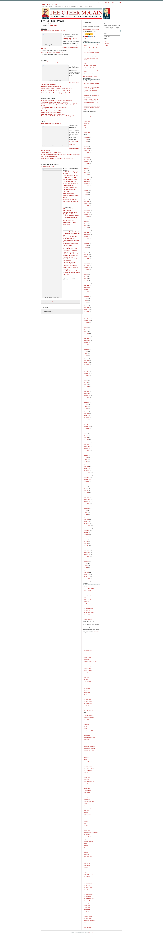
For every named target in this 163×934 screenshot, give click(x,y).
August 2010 (86, 561)
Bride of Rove (86, 672)
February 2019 (87, 335)
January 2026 (86, 152)
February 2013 (87, 494)
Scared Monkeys (87, 861)
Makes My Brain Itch (88, 797)
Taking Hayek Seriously (88, 874)
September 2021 (87, 267)
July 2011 (86, 536)
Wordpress (107, 43)
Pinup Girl (86, 825)
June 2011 (86, 539)
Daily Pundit (86, 677)
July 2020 (86, 298)
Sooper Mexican (87, 872)
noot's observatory (87, 814)
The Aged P (86, 880)
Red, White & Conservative (89, 838)
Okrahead (86, 819)
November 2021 (87, 263)
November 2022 (87, 236)
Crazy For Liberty (87, 752)
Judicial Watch (87, 788)
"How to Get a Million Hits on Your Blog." (91, 29)
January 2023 (86, 232)
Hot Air (85, 125)
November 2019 (87, 316)
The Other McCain (50, 4)
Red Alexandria (87, 834)
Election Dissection (88, 766)
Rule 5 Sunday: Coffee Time (89, 50)
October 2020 (86, 291)
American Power (87, 652)
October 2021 (86, 265)
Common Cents (87, 741)
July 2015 (86, 430)
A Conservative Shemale (89, 717)
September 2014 (87, 452)
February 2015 (87, 441)
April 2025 (86, 172)
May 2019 (86, 329)
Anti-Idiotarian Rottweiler (89, 655)
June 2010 (86, 565)
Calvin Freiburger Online (89, 730)
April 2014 (86, 464)
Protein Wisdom (87, 692)
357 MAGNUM (86, 24)
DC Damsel (86, 757)
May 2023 (86, 223)
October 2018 (86, 344)
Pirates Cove (86, 601)
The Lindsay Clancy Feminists (90, 65)
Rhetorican (86, 694)
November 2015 (87, 422)
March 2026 (86, 148)
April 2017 (86, 384)
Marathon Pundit (87, 799)
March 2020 (86, 307)
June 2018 (86, 353)
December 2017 (87, 366)
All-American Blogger (88, 650)
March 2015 (86, 439)
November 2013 (87, 475)
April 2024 (86, 199)
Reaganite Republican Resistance (91, 832)
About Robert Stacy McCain (108, 2)
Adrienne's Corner (87, 721)
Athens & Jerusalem (88, 657)
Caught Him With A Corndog (89, 737)
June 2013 (86, 486)
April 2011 (86, 543)
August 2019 (86, 322)
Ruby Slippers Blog (88, 856)
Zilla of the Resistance (88, 710)
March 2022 (86, 254)
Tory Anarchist (87, 909)
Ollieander (86, 821)
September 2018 (87, 347)
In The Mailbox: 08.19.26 (89, 67)
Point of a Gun (87, 827)
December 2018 (87, 340)
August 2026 (86, 137)
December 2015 (87, 419)
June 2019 (86, 327)
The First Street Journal (88, 612)
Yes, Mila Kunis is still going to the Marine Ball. (70, 172)
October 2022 (86, 238)
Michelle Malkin (87, 132)
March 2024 (86, 201)
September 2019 (87, 320)
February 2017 (87, 388)
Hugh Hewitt (86, 127)
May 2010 (86, 567)
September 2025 (87, 161)
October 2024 (86, 185)
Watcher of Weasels (88, 916)
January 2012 (86, 523)
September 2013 (87, 479)
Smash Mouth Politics (88, 869)
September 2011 (87, 532)
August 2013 (86, 481)
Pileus (85, 823)
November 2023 (87, 210)
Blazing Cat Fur (87, 728)
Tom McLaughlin (87, 907)
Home (99, 2)
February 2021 (87, 283)
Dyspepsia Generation (88, 761)
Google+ (91, 932)
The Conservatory (87, 699)
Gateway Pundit (87, 121)
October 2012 (86, 503)
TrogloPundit (86, 911)
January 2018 (86, 364)
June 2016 (86, 406)
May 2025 (86, 170)
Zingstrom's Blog (87, 927)
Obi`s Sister (86, 690)
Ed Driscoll (86, 118)
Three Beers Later (87, 617)
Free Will (85, 774)
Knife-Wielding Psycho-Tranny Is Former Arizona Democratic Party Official (91, 102)
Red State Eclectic (87, 836)
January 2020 (86, 311)
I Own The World (87, 681)
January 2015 (86, 444)
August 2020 (86, 296)
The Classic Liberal (88, 883)
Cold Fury (86, 674)
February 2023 (87, 230)
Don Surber (86, 592)
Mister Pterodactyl (87, 808)
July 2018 (86, 351)
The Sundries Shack (88, 703)
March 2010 (86, 572)
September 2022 (87, 241)
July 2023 (86, 218)
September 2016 (87, 400)
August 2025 (86, 163)
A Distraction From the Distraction (91, 47)
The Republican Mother (88, 894)
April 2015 (86, 437)
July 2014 (86, 457)
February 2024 (87, 203)
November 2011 (87, 528)
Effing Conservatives (88, 763)
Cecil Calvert (86, 739)
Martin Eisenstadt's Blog (89, 801)
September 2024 (87, 188)
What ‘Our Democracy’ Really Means (91, 55)
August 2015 (86, 428)
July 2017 (86, 377)
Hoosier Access (87, 783)
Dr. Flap (85, 759)
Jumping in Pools (87, 790)
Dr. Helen (86, 679)
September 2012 (87, 505)
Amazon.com (95, 631)
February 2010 (87, 574)
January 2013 (86, 497)
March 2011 (86, 545)
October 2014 (86, 450)
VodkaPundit (86, 705)
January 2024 (86, 205)
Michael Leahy (87, 805)
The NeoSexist (87, 889)
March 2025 (86, 174)
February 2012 (87, 521)
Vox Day (85, 708)
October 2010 (86, 556)
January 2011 (86, 550)
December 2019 (87, 313)
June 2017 (86, 380)
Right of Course (87, 850)
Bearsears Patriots (87, 668)
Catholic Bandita (87, 735)
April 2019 (86, 331)
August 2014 (86, 455)
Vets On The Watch (88, 914)
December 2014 (87, 446)
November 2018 (87, 342)
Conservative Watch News (89, 746)
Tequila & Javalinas (88, 878)
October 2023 (86, 212)
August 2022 (86, 243)
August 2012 (86, 508)
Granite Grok (86, 779)
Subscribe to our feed (109, 30)
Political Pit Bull (87, 830)
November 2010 (87, 554)
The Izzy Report (87, 885)
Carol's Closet (86, 733)
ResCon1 (86, 843)
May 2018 (86, 355)
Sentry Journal (87, 863)
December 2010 (87, 552)
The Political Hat (87, 614)
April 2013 (86, 490)
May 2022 (86, 249)
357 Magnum (86, 586)
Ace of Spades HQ (87, 116)
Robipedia (86, 852)
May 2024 (86, 196)
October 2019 (86, 318)
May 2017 (86, 382)
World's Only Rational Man (89, 920)
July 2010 (86, 563)
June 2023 (86, 221)
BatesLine (86, 663)
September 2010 (87, 558)
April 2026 (86, 146)
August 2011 (86, 534)
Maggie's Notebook (88, 599)
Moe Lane (86, 685)
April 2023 (86, 225)
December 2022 (87, 234)
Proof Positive (86, 603)
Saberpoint (86, 858)
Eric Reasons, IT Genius (89, 768)
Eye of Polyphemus (88, 770)
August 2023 (86, 216)
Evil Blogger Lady (87, 594)
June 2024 (86, 194)
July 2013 (86, 483)
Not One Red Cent (87, 816)
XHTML (106, 45)
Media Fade (86, 803)
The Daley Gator (87, 610)
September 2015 (87, 426)
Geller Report (86, 123)
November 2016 (87, 395)
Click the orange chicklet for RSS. (90, 76)
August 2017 (86, 375)
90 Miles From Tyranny (88, 715)
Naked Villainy (86, 810)
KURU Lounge (87, 792)
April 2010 (86, 570)
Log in (106, 41)
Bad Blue (85, 726)
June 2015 (86, 433)
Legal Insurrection (87, 683)
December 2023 (87, 207)
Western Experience (88, 918)
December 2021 (87, 260)
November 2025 (87, 157)
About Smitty (119, 2)
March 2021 (86, 280)
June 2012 (86, 512)
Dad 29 (85, 755)
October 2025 (86, 159)
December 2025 (87, 154)
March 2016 (86, 413)
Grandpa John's (87, 777)
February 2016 (87, 415)
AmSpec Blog (86, 724)
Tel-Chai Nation (87, 876)
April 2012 (86, 517)
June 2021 (86, 274)
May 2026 (86, 143)
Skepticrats (86, 867)
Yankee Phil (86, 925)
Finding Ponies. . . (87, 772)
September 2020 (87, 294)
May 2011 (86, 541)
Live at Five (51, 302)
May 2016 (86, 408)
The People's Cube (88, 701)
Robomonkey (86, 854)
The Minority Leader (88, 887)
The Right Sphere (87, 896)
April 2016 (86, 411)
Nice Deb (86, 812)
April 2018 (86, 358)
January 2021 (86, 285)
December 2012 (87, 499)
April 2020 (86, 305)
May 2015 (86, 435)
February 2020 (87, 309)
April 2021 (86, 278)
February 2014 (87, 468)
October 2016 (86, 397)
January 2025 (86, 179)
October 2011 (86, 530)
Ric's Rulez (86, 845)
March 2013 (86, 492)
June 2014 (86, 459)
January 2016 (86, 417)
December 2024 (87, 181)
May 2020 (86, 302)
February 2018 (87, 362)
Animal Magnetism (87, 590)
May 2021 (86, 276)
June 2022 (86, 247)
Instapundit (86, 130)
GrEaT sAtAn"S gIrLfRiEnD (89, 781)
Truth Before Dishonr (88, 619)
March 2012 (86, 519)
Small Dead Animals (88, 697)
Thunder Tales (87, 905)
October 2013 (86, 477)
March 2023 (86, 227)
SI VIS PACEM (87, 865)
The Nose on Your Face (89, 891)
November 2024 (87, 183)
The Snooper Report (88, 900)
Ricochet (85, 847)
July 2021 (86, 271)
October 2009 (86, 581)
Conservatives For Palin (89, 750)
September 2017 (87, 373)
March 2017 (86, 386)
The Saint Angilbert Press (89, 898)
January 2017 (86, 391)
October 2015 (86, 424)
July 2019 (86, 324)
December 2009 (87, 578)
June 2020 (86, 300)
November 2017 (87, 369)
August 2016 (86, 402)
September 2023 (87, 214)
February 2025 (87, 177)
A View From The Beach (89, 588)
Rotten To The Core (88, 606)
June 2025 (86, 168)
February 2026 (87, 150)
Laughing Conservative (88, 794)
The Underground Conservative (90, 903)
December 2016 (87, 393)
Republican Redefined (88, 841)
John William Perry (87, 786)
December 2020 (87, 287)
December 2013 (87, 472)
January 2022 (86, 258)
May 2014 (86, 461)
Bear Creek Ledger (88, 666)
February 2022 (87, 256)
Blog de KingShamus (88, 670)
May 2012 (86, 514)
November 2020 (87, 289)
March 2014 (86, 466)
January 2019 (86, 338)
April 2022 (86, 252)
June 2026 (86, 141)
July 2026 (86, 139)
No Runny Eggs (87, 688)
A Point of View (87, 719)
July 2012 (86, 510)
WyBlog (85, 922)
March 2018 (86, 360)
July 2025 (86, 166)
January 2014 (86, 470)
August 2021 (86, 269)
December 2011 (87, 525)
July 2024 (86, 192)
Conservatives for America (89, 748)
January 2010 (86, 576)
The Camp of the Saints (88, 608)
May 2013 (86, 488)
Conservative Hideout (88, 744)
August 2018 (86, 349)
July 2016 (86, 404)
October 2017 (86, 371)
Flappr (85, 597)
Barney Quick (86, 659)
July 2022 (86, 245)
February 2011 (87, 547)
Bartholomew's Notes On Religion (90, 661)
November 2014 (87, 448)
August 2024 (86, 190)
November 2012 (87, 501)
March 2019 (86, 333)
